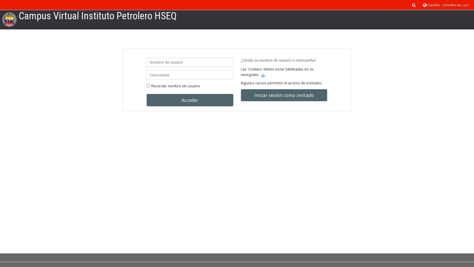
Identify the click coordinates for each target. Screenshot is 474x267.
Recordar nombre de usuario (175, 85)
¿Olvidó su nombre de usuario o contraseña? (278, 60)
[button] (413, 5)
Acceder (189, 100)
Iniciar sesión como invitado (284, 95)
